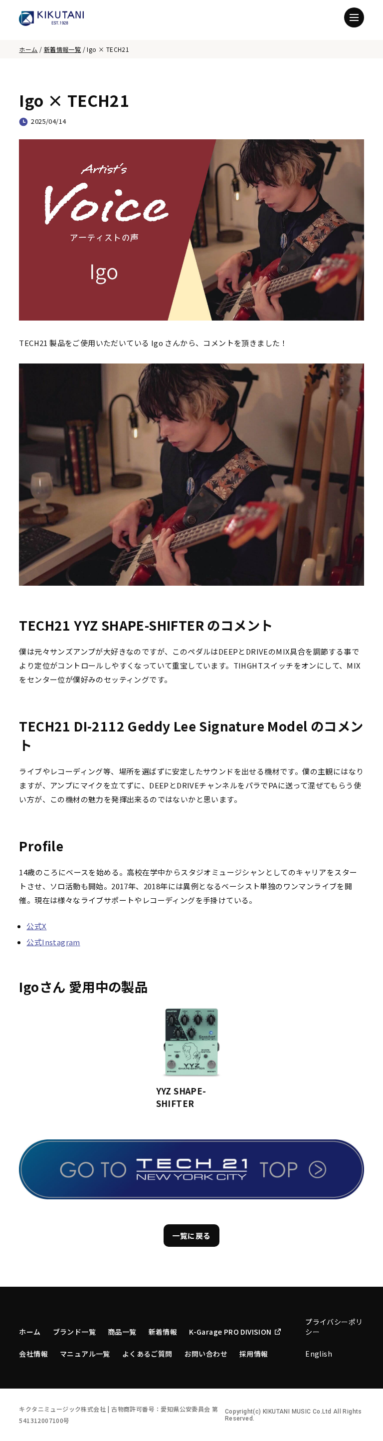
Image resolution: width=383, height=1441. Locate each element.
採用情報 (253, 1354)
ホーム (28, 49)
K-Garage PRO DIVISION (230, 1332)
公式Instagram (53, 942)
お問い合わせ (206, 1354)
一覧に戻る (192, 1235)
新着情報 (163, 1332)
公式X (36, 926)
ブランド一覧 (74, 1332)
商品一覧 (122, 1332)
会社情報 (33, 1354)
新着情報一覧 (62, 49)
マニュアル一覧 (85, 1354)
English (318, 1354)
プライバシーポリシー (334, 1327)
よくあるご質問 (147, 1354)
